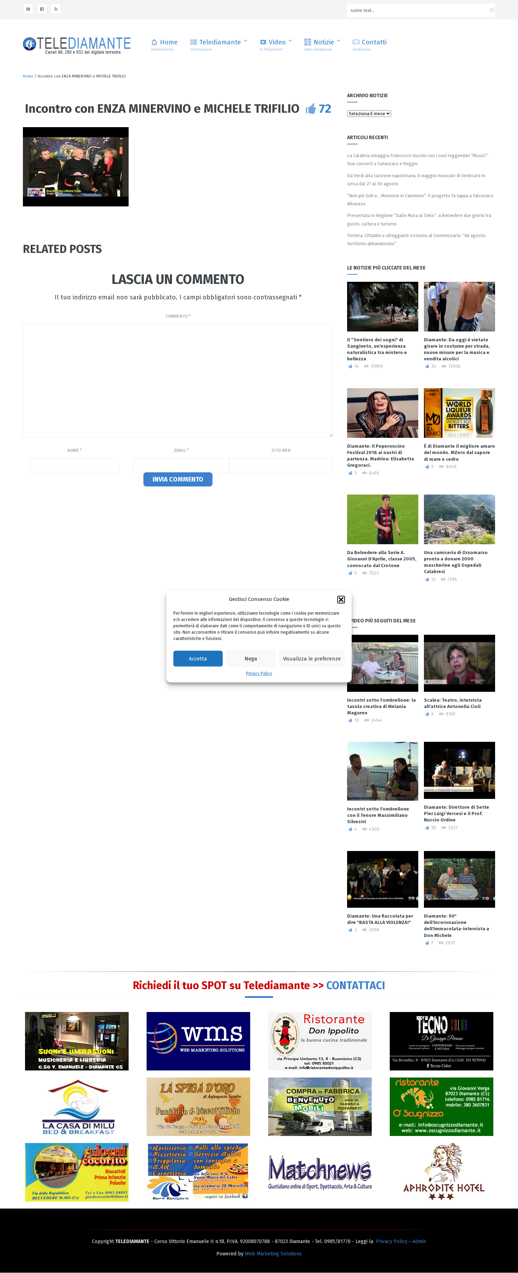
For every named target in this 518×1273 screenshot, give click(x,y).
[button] (341, 599)
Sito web (281, 450)
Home (164, 45)
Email (181, 450)
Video (273, 45)
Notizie (319, 45)
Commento (178, 316)
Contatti (370, 45)
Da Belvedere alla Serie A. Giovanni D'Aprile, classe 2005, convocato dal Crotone (382, 559)
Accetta (198, 659)
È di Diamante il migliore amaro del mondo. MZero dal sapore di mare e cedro (459, 452)
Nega (251, 659)
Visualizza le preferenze (312, 659)
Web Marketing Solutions (273, 1254)
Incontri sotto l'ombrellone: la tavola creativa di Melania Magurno (381, 706)
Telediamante (215, 45)
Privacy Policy (259, 673)
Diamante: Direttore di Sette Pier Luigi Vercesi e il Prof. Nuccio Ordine (456, 813)
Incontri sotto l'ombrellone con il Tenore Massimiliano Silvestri (378, 815)
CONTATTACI (355, 985)
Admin (419, 1241)
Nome (74, 450)
